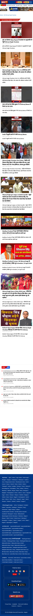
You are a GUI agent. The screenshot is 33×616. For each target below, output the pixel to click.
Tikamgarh (4, 486)
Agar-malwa (19, 477)
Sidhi (11, 499)
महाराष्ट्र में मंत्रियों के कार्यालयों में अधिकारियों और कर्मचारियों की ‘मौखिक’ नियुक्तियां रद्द (17, 402)
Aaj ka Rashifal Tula (26, 533)
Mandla (9, 490)
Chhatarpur (20, 480)
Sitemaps (14, 574)
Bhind (17, 490)
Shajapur (26, 495)
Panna (23, 486)
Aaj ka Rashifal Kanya (16, 533)
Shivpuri (16, 495)
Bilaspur (4, 518)
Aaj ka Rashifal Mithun (7, 531)
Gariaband (4, 514)
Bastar (11, 518)
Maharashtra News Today (7, 545)
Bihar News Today (23, 552)
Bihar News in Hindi (14, 552)
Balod (8, 518)
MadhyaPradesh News (7, 547)
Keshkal (26, 505)
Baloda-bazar (17, 518)
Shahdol (21, 495)
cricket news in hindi (18, 562)
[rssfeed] (23, 572)
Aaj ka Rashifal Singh (6, 533)
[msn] (18, 575)
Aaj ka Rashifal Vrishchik (7, 535)
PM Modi (25, 5)
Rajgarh (15, 497)
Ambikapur (14, 507)
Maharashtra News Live (20, 545)
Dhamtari (20, 507)
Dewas (7, 484)
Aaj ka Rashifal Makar (18, 535)
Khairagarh (10, 514)
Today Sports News (17, 560)
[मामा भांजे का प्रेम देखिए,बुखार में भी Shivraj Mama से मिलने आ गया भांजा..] (16, 94)
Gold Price (30, 5)
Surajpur (10, 520)
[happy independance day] (16, 9)
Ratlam (21, 488)
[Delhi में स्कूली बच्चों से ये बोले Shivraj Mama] (16, 125)
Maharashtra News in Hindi (17, 543)
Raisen (11, 497)
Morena (26, 488)
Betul (21, 490)
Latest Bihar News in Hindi (15, 554)
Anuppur (9, 480)
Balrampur (24, 518)
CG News (4, 541)
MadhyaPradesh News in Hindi (19, 547)
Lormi (23, 520)
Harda (15, 493)
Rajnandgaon (9, 522)
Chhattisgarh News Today (13, 541)
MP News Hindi (5, 552)
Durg (24, 507)
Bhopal (13, 490)
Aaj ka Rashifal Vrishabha (17, 528)
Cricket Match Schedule (7, 562)
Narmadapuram (5, 488)
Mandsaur (4, 490)
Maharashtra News (6, 543)
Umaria (3, 484)
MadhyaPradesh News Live (22, 549)
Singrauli (28, 493)
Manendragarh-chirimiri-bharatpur (9, 516)
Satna (7, 495)
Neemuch (28, 486)
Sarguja (19, 520)
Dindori (20, 484)
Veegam (25, 612)
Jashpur (18, 509)
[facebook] (9, 572)
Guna (3, 482)
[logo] (4, 3)
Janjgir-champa (11, 509)
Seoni (24, 493)
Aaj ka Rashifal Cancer (17, 531)
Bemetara (21, 516)
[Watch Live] (16, 597)
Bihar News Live (5, 554)
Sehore (19, 493)
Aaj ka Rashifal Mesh (6, 528)
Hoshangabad (10, 493)
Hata (3, 499)
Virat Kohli (10, 558)
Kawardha (8, 507)
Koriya (15, 514)
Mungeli (15, 522)
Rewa (7, 497)
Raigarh (3, 522)
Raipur (27, 520)
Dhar (18, 488)
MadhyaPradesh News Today (8, 549)
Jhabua (9, 486)
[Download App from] (11, 586)
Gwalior (26, 480)
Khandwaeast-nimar (20, 482)
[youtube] (16, 572)
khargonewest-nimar (10, 482)
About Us (19, 606)
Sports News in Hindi (25, 558)
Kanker (3, 507)
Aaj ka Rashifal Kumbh (15, 526)
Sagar (3, 495)
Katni (27, 482)
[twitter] (13, 572)
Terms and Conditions (23, 604)
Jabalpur (14, 486)
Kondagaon (20, 505)
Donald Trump (19, 5)
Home (1, 15)
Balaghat (4, 493)
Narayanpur (4, 520)
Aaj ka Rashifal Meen (25, 526)
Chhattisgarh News (26, 539)
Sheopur (11, 495)
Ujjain (10, 477)
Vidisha (3, 497)
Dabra (24, 484)
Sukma (14, 520)
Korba (15, 505)
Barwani (19, 486)
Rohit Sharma (17, 558)
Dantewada (4, 509)
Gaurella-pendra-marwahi (8, 512)
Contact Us (14, 606)
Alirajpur (4, 480)
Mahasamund (21, 514)
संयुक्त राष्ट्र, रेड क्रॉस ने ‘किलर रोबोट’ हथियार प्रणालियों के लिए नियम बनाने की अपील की (17, 395)
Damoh (12, 484)
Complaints (14, 604)
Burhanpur (25, 490)
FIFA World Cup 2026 (11, 5)
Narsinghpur (13, 488)
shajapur (23, 501)
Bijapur (25, 516)
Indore (13, 477)
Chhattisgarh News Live (25, 541)
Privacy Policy (8, 604)
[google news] (20, 572)
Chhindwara (14, 480)
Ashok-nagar (26, 477)
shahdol (13, 501)
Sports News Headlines (7, 560)
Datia (16, 484)
